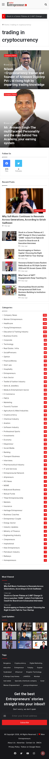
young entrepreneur (30, 685)
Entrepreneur (19, 668)
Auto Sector (9, 377)
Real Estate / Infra (11, 348)
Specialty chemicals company (26, 681)
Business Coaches (11, 514)
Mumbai (37, 676)
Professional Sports (12, 431)
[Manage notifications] (43, 753)
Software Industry (11, 427)
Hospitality (8, 369)
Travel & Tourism (11, 406)
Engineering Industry (12, 535)
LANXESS (26, 676)
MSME (6, 485)
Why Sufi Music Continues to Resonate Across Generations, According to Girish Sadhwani (24, 219)
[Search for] (45, 5)
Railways (7, 556)
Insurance (8, 506)
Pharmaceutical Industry (14, 465)
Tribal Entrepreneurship (13, 498)
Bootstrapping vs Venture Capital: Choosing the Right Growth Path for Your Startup (30, 253)
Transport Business (12, 456)
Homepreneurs (10, 560)
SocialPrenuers (10, 352)
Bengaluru (7, 663)
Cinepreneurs (9, 539)
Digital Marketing (36, 663)
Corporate (8, 340)
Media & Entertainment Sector (16, 390)
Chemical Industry (11, 419)
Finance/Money (10, 361)
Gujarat (39, 668)
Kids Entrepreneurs (12, 548)
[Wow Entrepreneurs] (17, 4)
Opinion (7, 357)
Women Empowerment (11, 685)
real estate (7, 681)
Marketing (8, 402)
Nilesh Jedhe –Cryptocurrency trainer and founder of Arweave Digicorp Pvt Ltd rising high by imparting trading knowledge (24, 76)
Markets (7, 502)
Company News (10, 315)
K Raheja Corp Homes (11, 676)
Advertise (21, 743)
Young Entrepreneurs (12, 328)
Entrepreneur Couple (12, 519)
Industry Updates (11, 527)
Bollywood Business (12, 490)
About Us (11, 743)
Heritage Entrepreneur (13, 510)
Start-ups (8, 365)
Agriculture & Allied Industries (16, 411)
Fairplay (30, 668)
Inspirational (9, 544)
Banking (7, 452)
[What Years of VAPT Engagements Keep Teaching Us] (9, 279)
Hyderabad (7, 672)
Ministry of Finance (12, 531)
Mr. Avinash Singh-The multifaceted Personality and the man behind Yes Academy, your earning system (21, 135)
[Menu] (3, 5)
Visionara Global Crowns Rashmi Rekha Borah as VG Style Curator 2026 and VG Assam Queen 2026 (32, 265)
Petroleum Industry (12, 552)
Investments (9, 436)
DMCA (38, 743)
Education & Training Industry (16, 332)
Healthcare (8, 323)
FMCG (6, 398)
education (7, 668)
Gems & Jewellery (11, 386)
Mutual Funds (9, 494)
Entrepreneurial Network (14, 473)
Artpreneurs (9, 477)
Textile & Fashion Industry (14, 382)
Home (6, 25)
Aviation (7, 423)
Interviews (8, 460)
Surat (42, 681)
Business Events (10, 336)
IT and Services (10, 469)
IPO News (8, 481)
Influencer (18, 672)
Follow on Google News (30, 747)
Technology (8, 344)
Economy (7, 440)
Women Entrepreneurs (13, 319)
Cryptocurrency (10, 415)
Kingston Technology (34, 672)
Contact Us (30, 743)
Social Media (9, 448)
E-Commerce (9, 394)
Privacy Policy (14, 747)
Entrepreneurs (10, 373)
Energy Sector (10, 523)
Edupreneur (8, 444)
